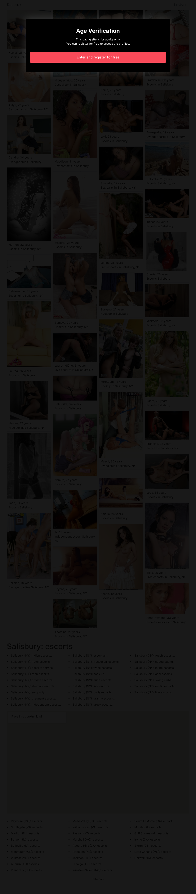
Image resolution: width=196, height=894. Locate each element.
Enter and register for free (98, 57)
